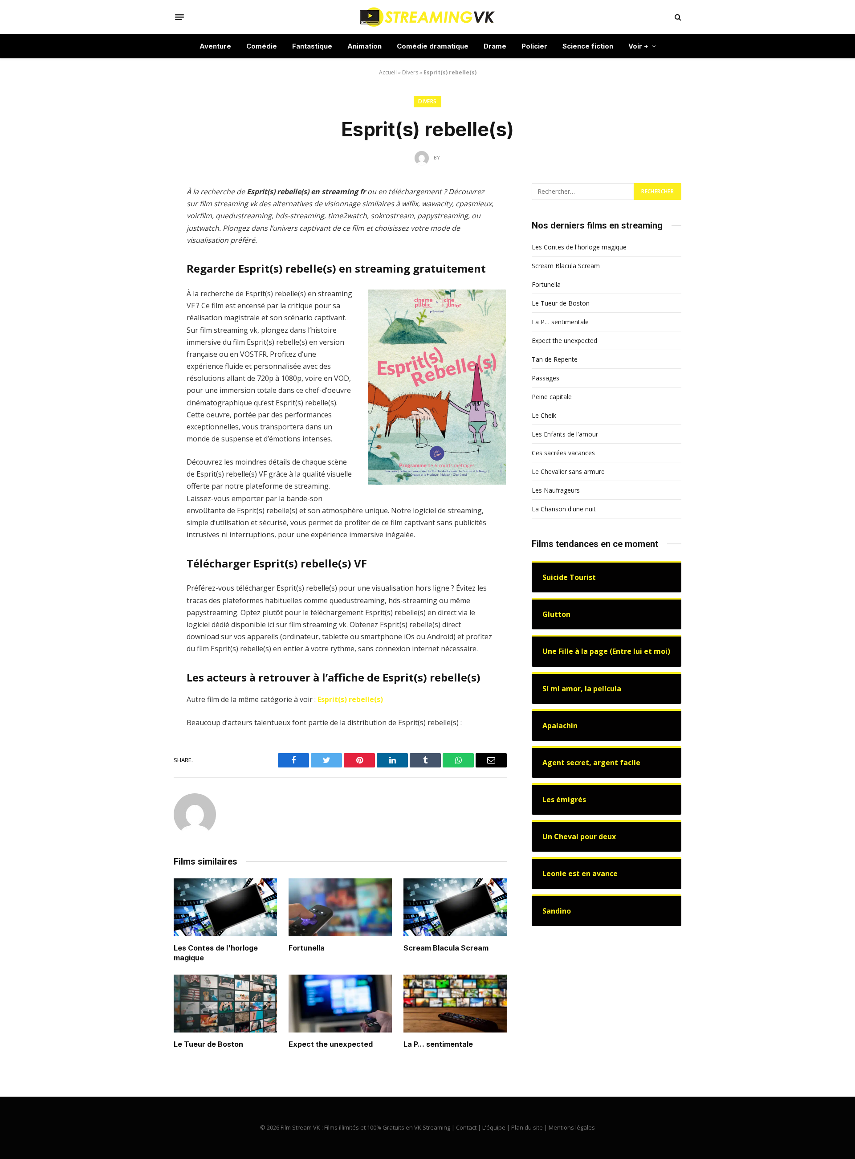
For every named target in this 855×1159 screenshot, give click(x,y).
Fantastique (312, 46)
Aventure (215, 46)
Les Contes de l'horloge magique (216, 952)
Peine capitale (552, 396)
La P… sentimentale (438, 1044)
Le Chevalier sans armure (568, 471)
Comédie (261, 46)
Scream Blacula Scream (446, 947)
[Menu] (179, 16)
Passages (545, 378)
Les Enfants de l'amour (565, 434)
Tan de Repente (555, 359)
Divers (410, 72)
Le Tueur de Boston (208, 1044)
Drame (495, 46)
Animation (364, 46)
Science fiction (587, 46)
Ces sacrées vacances (563, 453)
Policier (534, 46)
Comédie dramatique (432, 46)
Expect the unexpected (331, 1044)
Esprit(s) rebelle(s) (350, 699)
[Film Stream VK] (427, 16)
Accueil (388, 72)
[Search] (677, 17)
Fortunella (307, 947)
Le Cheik (544, 415)
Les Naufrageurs (556, 490)
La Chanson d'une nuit (564, 509)
